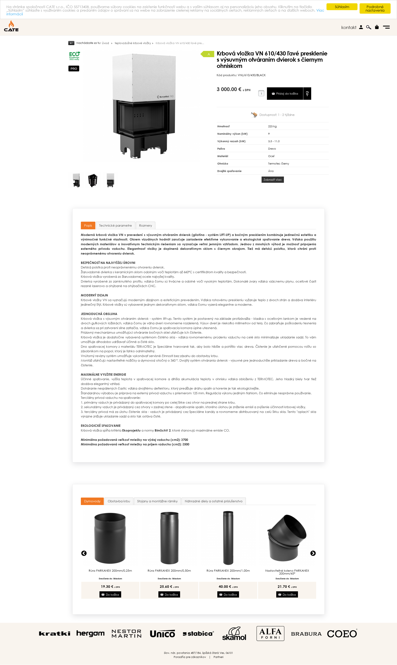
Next (313, 553)
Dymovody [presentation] (92, 501)
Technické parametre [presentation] (115, 225)
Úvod (105, 43)
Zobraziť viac (273, 180)
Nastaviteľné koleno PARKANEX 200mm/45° (287, 572)
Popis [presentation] (88, 225)
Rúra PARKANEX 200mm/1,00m (228, 570)
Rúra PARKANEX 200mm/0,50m (169, 570)
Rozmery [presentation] (145, 225)
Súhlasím (342, 7)
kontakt (348, 27)
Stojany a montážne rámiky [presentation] (157, 501)
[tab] (88, 225)
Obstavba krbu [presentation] (119, 501)
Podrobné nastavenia (375, 8)
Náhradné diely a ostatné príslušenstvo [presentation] (214, 501)
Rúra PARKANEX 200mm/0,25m (110, 570)
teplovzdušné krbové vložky (133, 43)
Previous (84, 553)
